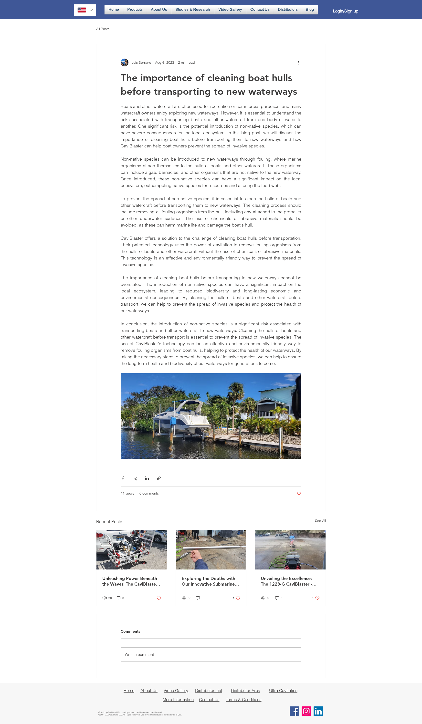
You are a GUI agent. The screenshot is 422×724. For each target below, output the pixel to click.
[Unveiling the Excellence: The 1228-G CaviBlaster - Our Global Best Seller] (290, 549)
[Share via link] (159, 478)
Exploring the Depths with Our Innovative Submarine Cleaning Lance (208, 581)
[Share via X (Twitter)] (135, 478)
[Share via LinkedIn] (147, 478)
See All (320, 520)
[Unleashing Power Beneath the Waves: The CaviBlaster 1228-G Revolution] (131, 549)
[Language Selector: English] (85, 10)
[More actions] (298, 62)
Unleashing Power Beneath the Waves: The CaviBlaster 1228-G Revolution (130, 581)
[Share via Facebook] (123, 478)
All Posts (102, 29)
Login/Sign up (345, 10)
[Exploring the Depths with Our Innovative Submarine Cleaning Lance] (211, 549)
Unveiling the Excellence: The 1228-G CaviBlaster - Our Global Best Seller (286, 581)
